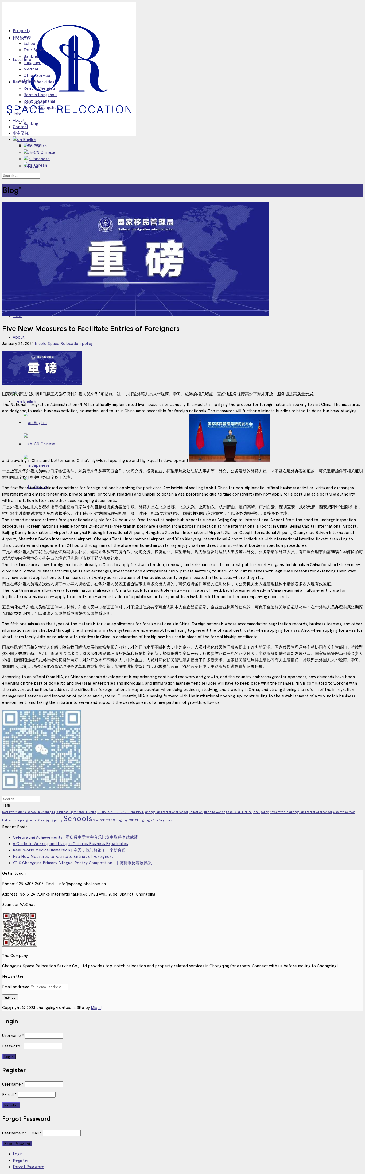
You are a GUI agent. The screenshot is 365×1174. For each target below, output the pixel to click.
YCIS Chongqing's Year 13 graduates (153, 820)
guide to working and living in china (228, 812)
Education (196, 812)
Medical (31, 69)
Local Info (22, 59)
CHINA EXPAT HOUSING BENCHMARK (120, 812)
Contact (20, 126)
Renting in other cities (33, 82)
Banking (31, 123)
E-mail (9, 1094)
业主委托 (21, 133)
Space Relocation (64, 343)
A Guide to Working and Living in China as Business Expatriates (70, 843)
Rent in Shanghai (39, 101)
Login (17, 1154)
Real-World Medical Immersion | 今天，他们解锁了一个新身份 (69, 850)
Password (12, 1046)
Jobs (17, 114)
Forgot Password (28, 1166)
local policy (261, 812)
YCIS (102, 820)
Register (21, 1160)
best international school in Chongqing (28, 812)
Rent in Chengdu (39, 88)
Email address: (16, 986)
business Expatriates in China (76, 812)
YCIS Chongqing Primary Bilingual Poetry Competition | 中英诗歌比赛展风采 (82, 863)
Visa (96, 820)
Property (21, 30)
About (19, 337)
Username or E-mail (22, 1133)
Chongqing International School (166, 812)
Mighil (96, 1007)
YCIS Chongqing (116, 820)
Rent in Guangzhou (41, 107)
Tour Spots (34, 50)
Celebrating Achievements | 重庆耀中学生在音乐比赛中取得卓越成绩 (75, 837)
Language (32, 62)
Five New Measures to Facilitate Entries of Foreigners (63, 856)
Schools (31, 43)
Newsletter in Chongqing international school (301, 812)
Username (13, 1035)
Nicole (40, 343)
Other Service (37, 187)
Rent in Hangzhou (40, 94)
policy (87, 343)
